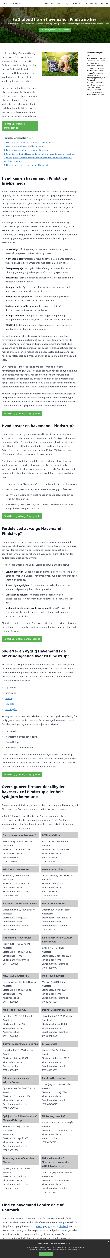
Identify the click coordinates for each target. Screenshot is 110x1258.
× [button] (108, 1241)
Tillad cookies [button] (46, 1254)
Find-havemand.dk (14, 3)
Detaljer (77, 1249)
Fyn (67, 3)
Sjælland (77, 3)
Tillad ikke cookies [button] (62, 1254)
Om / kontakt (91, 3)
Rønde (8, 698)
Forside (49, 3)
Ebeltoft (9, 703)
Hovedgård (11, 709)
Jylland (59, 3)
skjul (30, 138)
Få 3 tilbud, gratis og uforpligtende (55, 30)
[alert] (55, 1248)
